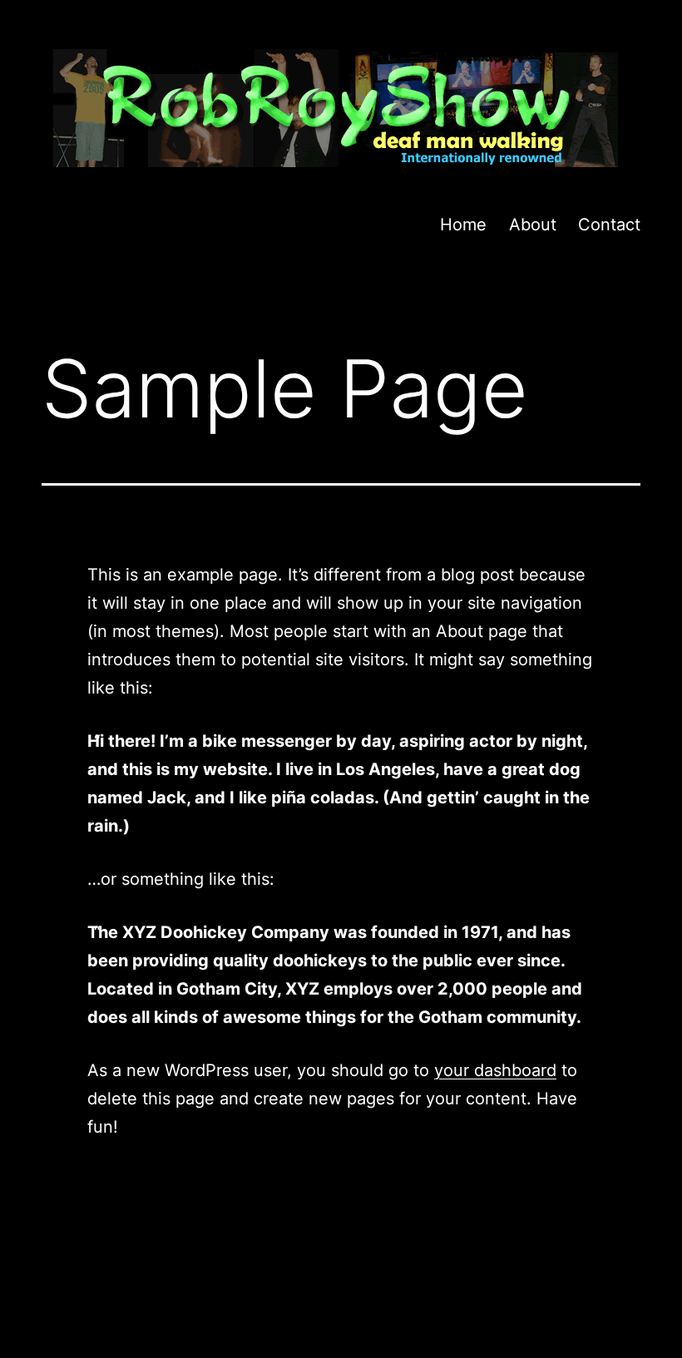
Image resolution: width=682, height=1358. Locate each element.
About (532, 225)
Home (463, 225)
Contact (609, 225)
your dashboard (495, 1070)
